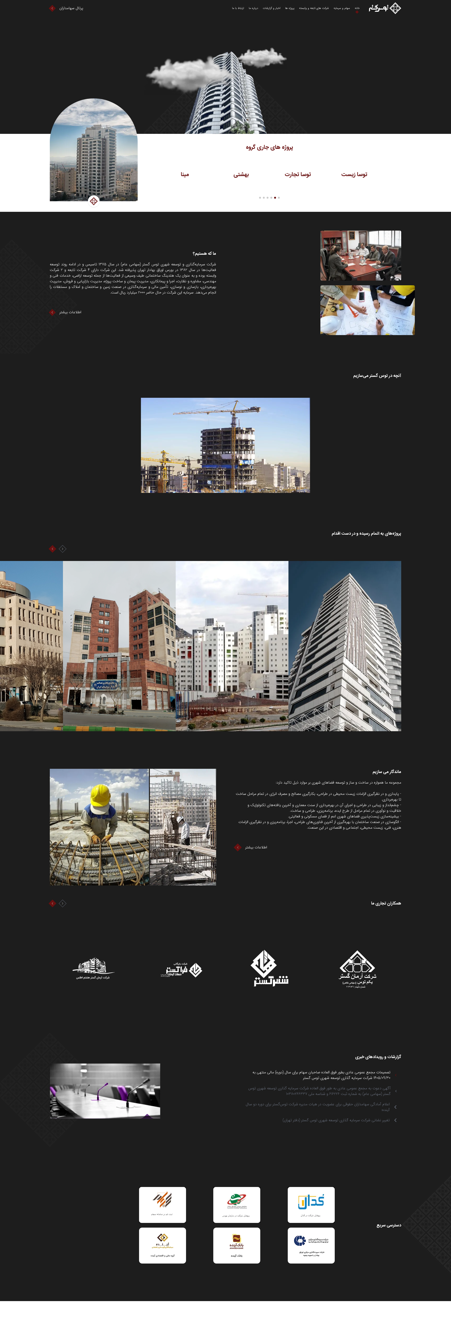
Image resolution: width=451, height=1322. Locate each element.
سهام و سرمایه (342, 8)
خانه (357, 8)
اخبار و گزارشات (271, 8)
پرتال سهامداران (71, 8)
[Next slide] (62, 549)
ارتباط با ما (238, 8)
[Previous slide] (52, 549)
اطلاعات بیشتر (70, 312)
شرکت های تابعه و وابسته (314, 8)
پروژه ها (289, 8)
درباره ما (253, 8)
